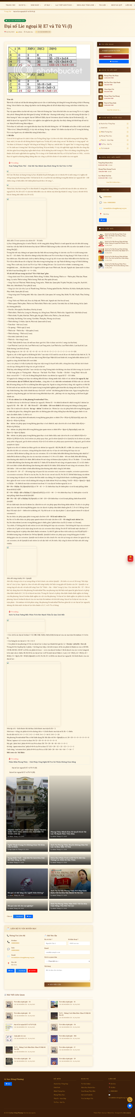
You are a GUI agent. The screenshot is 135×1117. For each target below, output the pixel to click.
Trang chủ (10, 5)
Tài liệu (103, 5)
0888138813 (15, 943)
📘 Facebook (19, 916)
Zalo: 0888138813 (109, 202)
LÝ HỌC (48, 5)
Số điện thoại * (73, 939)
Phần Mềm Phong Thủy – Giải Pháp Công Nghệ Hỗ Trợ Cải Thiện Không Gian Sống (42, 762)
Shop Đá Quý (116, 5)
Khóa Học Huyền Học (88, 1087)
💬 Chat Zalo (114, 61)
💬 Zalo (29, 916)
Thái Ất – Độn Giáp (60, 1098)
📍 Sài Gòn (112, 1084)
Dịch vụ (23, 5)
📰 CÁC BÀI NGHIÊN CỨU (15, 20)
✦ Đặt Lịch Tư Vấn (111, 51)
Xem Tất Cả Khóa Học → (114, 182)
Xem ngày (36, 5)
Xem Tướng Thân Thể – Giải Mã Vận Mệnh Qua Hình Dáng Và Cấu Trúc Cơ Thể (40, 166)
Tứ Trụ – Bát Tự (59, 1102)
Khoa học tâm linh (86, 5)
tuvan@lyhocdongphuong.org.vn (22, 957)
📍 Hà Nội (112, 1087)
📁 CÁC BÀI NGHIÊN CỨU (43, 32)
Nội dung (47, 966)
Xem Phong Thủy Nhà (88, 1091)
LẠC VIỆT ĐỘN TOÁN (64, 5)
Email (46, 948)
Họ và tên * (48, 939)
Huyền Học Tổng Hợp (61, 1084)
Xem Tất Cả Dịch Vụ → (114, 110)
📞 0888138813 (106, 56)
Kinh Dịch (57, 1087)
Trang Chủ (7, 11)
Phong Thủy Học (59, 1095)
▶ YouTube (32, 970)
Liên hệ (129, 5)
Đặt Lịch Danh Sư (86, 1095)
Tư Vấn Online (85, 1084)
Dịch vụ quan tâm (50, 957)
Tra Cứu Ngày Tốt (87, 1098)
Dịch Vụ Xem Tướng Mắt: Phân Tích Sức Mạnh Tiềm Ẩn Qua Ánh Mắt (37, 614)
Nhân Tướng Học (59, 1091)
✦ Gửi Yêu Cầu (54, 984)
